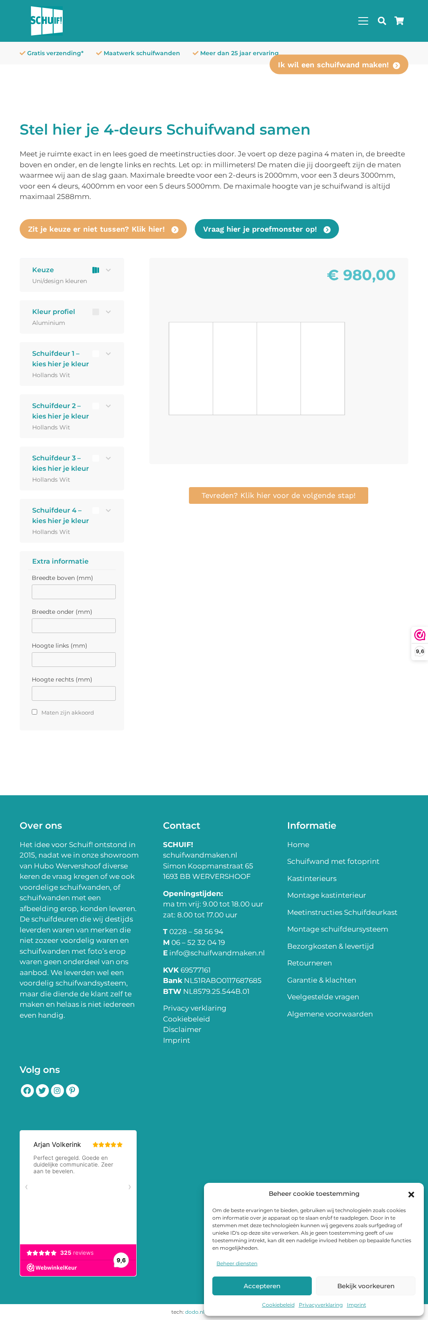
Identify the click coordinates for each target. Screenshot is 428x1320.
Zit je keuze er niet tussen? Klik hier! (97, 229)
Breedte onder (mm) (62, 611)
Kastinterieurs (311, 878)
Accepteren (262, 1286)
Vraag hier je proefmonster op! (261, 229)
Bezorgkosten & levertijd (330, 946)
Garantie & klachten (321, 980)
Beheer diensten (237, 1263)
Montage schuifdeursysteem (337, 929)
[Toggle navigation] (363, 21)
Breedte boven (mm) (62, 578)
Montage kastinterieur (326, 895)
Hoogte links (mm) (59, 645)
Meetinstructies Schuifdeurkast (342, 912)
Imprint (356, 1305)
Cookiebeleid (278, 1305)
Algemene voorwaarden (330, 1014)
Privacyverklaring (321, 1305)
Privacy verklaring (195, 1008)
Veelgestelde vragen (323, 997)
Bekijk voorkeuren (366, 1286)
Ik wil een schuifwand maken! (333, 64)
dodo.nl (194, 1312)
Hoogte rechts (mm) (62, 679)
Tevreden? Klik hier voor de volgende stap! (278, 495)
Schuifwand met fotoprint (333, 861)
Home (298, 844)
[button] (411, 1194)
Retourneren (309, 963)
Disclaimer (182, 1029)
